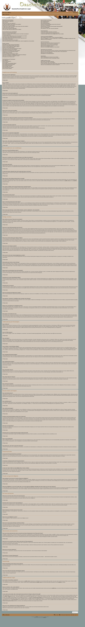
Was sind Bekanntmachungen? (8, 65)
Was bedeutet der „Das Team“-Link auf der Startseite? (49, 28)
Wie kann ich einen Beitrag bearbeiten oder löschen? (11, 45)
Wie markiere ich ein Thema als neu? (8, 56)
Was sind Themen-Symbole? (7, 68)
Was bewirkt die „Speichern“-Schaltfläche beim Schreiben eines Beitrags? (14, 54)
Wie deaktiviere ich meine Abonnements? (47, 53)
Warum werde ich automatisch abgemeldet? (10, 28)
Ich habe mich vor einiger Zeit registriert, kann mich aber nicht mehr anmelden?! (15, 26)
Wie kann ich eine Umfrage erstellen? (8, 47)
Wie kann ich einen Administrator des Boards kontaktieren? (50, 64)
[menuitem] (9, 12)
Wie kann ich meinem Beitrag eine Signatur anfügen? (11, 46)
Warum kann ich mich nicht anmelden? (9, 25)
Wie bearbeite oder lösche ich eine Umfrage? (10, 49)
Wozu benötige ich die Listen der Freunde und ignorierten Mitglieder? (52, 37)
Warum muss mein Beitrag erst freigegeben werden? (11, 55)
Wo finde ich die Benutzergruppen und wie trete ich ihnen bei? (51, 24)
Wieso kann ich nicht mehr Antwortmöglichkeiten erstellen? (12, 48)
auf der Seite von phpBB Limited (36, 582)
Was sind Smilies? (5, 62)
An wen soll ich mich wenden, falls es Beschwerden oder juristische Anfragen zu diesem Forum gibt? (57, 63)
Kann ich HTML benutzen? (7, 61)
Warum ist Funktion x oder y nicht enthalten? (48, 62)
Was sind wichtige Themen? (7, 66)
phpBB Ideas (54, 588)
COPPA (61, 101)
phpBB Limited (67, 180)
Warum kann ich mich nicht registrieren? (9, 23)
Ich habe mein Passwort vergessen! (8, 27)
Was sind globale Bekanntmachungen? (9, 64)
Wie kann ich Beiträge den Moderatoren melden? (10, 53)
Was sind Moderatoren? (45, 22)
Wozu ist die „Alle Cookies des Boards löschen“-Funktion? (12, 29)
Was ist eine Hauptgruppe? (45, 27)
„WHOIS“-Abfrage (7, 596)
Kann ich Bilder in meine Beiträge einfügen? (9, 63)
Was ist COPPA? (5, 22)
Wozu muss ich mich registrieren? (8, 21)
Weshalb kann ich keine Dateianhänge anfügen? (10, 51)
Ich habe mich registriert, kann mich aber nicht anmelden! (12, 24)
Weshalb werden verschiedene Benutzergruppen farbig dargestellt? (51, 26)
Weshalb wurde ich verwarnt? (7, 52)
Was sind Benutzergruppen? (45, 23)
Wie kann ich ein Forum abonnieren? (47, 52)
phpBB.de (75, 180)
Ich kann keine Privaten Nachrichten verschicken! (49, 31)
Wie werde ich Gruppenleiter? (45, 25)
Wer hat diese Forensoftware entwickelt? (47, 61)
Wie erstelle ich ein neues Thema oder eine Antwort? (11, 44)
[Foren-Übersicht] (7, 6)
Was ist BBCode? (5, 60)
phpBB (37, 616)
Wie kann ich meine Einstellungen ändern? (9, 32)
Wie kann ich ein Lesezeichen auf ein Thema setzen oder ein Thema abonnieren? (54, 51)
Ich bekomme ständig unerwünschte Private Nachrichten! (50, 32)
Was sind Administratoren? (45, 21)
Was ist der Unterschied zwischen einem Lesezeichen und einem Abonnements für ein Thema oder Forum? (58, 50)
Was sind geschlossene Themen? (8, 67)
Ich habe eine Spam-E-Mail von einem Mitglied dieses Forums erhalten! (52, 33)
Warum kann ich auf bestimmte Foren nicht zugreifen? (11, 50)
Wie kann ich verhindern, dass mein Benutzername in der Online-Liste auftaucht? (16, 33)
